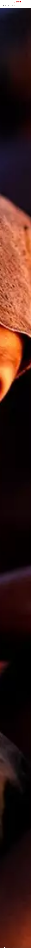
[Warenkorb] (2, 2)
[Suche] (6, 2)
